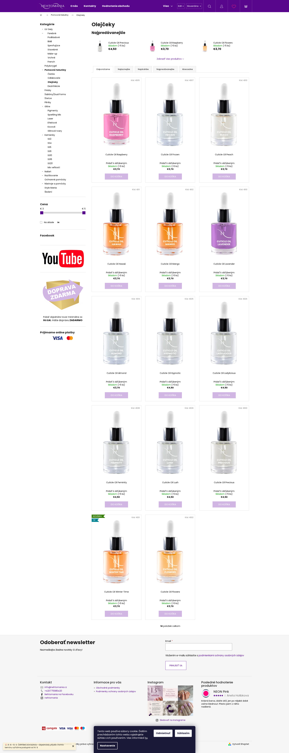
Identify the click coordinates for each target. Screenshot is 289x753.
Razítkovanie (51, 175)
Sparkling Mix (54, 114)
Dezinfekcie (54, 86)
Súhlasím (183, 733)
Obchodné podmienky (108, 687)
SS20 (50, 163)
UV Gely (49, 29)
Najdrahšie (143, 69)
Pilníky (48, 102)
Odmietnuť (163, 733)
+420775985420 (53, 690)
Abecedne (187, 69)
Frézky (48, 90)
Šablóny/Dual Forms (55, 94)
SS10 (50, 155)
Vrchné (51, 57)
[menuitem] (74, 6)
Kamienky (50, 134)
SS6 (49, 151)
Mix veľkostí (54, 167)
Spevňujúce (54, 45)
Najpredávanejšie (165, 69)
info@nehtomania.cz (56, 687)
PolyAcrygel (51, 65)
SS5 (49, 147)
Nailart (48, 171)
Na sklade (51, 222)
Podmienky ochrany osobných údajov (116, 691)
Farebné (52, 33)
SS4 (50, 143)
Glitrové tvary (55, 130)
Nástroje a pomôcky (55, 183)
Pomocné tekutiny (55, 69)
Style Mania (51, 187)
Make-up (52, 53)
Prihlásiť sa (175, 665)
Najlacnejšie (124, 69)
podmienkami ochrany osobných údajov (221, 655)
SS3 (49, 138)
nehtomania (51, 697)
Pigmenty (53, 110)
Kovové (51, 126)
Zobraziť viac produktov (169, 58)
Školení (48, 191)
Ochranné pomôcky (55, 179)
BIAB (50, 41)
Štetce (48, 98)
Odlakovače (54, 77)
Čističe (51, 74)
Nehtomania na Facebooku (59, 694)
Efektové (52, 122)
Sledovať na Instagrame (172, 720)
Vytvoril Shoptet (240, 744)
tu (146, 738)
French (51, 61)
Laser (50, 118)
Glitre (47, 106)
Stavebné (53, 49)
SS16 (50, 159)
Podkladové (54, 37)
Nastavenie (107, 745)
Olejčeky (53, 82)
